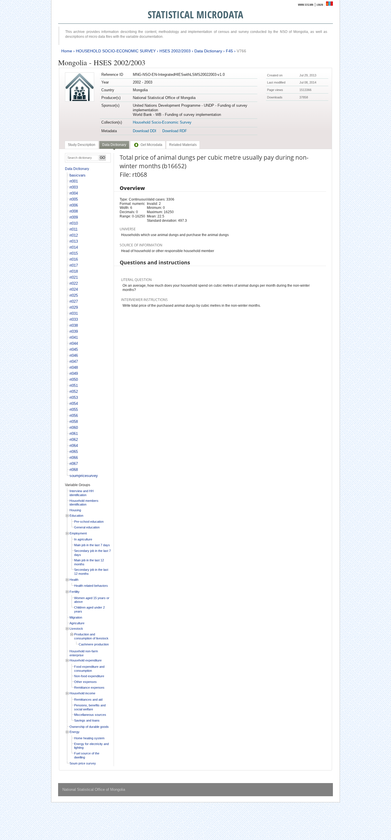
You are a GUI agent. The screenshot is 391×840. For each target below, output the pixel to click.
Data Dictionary (208, 51)
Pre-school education (89, 521)
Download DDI (144, 131)
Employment (78, 533)
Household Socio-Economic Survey (162, 122)
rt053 (74, 397)
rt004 (74, 193)
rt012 (74, 235)
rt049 (74, 373)
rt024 (74, 289)
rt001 (74, 181)
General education (87, 527)
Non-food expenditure (89, 676)
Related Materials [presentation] (183, 145)
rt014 (74, 247)
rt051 (74, 385)
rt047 (74, 361)
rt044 (74, 343)
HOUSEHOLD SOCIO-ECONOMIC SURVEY (116, 51)
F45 (229, 51)
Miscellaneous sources (90, 714)
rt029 (74, 307)
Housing (75, 510)
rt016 (74, 259)
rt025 (74, 295)
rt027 (74, 301)
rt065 (74, 451)
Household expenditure (86, 660)
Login (320, 5)
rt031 (74, 313)
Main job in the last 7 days (92, 545)
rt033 (74, 319)
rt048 (74, 367)
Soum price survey (83, 763)
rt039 (74, 331)
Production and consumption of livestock (91, 636)
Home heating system (89, 738)
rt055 (74, 409)
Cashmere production (94, 644)
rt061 (74, 433)
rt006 (74, 205)
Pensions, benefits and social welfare (90, 707)
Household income (82, 693)
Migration (76, 617)
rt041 (74, 337)
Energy (75, 732)
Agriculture (77, 623)
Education (76, 515)
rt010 (74, 223)
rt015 (74, 253)
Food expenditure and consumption (89, 668)
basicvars (78, 175)
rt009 (74, 217)
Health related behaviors (91, 585)
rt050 (74, 379)
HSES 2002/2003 (175, 51)
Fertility (75, 591)
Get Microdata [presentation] (151, 145)
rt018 (74, 271)
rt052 (74, 391)
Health (74, 579)
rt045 (74, 349)
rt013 (74, 241)
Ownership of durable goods (89, 726)
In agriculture (83, 539)
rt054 (74, 403)
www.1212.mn (305, 5)
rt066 (74, 457)
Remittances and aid (88, 699)
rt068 (74, 469)
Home (66, 51)
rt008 (74, 211)
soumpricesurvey (84, 476)
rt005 (74, 199)
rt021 (74, 277)
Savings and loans (87, 720)
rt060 (74, 427)
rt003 (74, 187)
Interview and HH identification (82, 493)
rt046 (74, 355)
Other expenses (85, 682)
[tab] (81, 145)
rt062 (74, 439)
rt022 (74, 283)
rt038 (74, 325)
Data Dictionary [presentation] (114, 145)
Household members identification (84, 502)
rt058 (74, 421)
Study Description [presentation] (81, 145)
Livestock (76, 628)
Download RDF (174, 131)
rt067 (74, 463)
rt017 (74, 265)
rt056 (74, 415)
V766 (241, 51)
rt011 (74, 229)
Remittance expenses (89, 687)
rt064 (74, 445)
